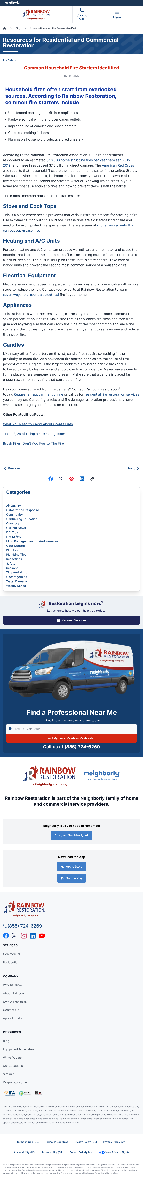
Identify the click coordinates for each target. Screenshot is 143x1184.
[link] (92, 478)
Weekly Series (16, 586)
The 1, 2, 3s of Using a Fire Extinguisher (34, 434)
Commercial (11, 954)
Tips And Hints (16, 572)
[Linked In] (82, 478)
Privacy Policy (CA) (114, 1141)
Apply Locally (12, 1018)
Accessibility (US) (25, 1152)
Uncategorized (16, 577)
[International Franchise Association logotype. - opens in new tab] (25, 1093)
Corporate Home (15, 1082)
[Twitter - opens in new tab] (15, 936)
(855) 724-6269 (82, 746)
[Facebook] (50, 478)
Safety (10, 563)
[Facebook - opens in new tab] (6, 936)
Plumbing (13, 550)
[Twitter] (61, 478)
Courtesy (13, 523)
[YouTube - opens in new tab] (42, 936)
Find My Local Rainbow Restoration (71, 738)
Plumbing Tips (16, 554)
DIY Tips (12, 532)
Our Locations (13, 1066)
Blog (6, 1041)
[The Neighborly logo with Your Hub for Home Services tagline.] (102, 775)
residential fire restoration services (112, 394)
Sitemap (9, 1074)
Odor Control (15, 545)
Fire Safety (13, 537)
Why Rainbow (12, 985)
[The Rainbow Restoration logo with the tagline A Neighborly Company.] (50, 775)
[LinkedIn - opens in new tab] (33, 936)
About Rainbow (14, 993)
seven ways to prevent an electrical (31, 295)
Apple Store (74, 866)
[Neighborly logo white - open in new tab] (12, 2)
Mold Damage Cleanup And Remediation (34, 541)
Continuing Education (21, 519)
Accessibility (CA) (52, 1152)
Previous (14, 468)
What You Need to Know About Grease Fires (38, 424)
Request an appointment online (38, 394)
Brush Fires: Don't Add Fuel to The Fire (33, 443)
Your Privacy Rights (117, 1152)
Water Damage (16, 581)
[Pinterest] (71, 478)
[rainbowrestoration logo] (71, 909)
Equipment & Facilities (18, 1049)
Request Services (74, 620)
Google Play (74, 878)
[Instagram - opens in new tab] (24, 936)
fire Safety (9, 60)
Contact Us (11, 1010)
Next (131, 468)
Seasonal (12, 568)
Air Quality (13, 505)
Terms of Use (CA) (56, 1141)
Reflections (14, 559)
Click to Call (82, 17)
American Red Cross (118, 165)
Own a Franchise (15, 1002)
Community (14, 514)
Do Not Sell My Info (81, 1152)
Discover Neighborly (68, 835)
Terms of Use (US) (28, 1141)
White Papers (12, 1057)
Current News (16, 528)
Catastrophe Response (22, 510)
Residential (10, 962)
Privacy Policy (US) (85, 1141)
